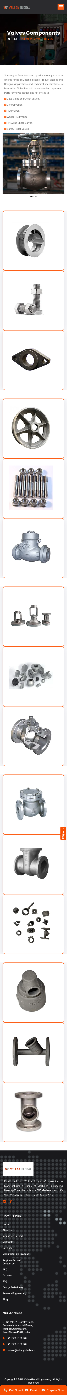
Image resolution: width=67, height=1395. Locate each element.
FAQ (5, 1281)
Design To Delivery (13, 1287)
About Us (8, 1230)
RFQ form (63, 833)
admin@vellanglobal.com (21, 1350)
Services (8, 1248)
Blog (5, 1299)
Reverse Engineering (14, 1293)
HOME (14, 39)
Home (6, 1224)
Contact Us (9, 1263)
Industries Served (13, 1236)
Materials (8, 1242)
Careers (7, 1275)
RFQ (5, 1269)
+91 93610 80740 (17, 1338)
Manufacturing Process (16, 1254)
